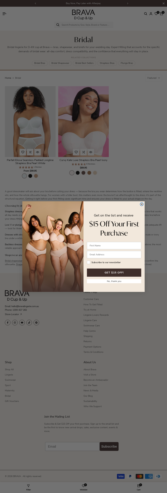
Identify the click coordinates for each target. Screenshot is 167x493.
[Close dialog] (141, 204)
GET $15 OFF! (114, 272)
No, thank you (114, 281)
